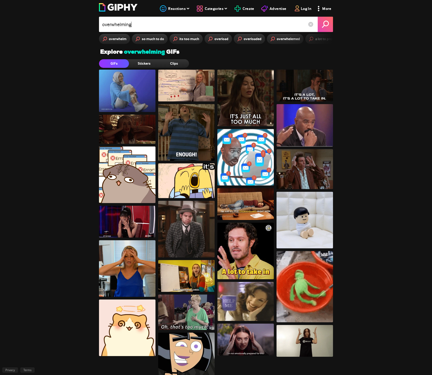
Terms (27, 370)
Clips (174, 63)
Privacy (10, 370)
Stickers (144, 63)
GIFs (114, 63)
